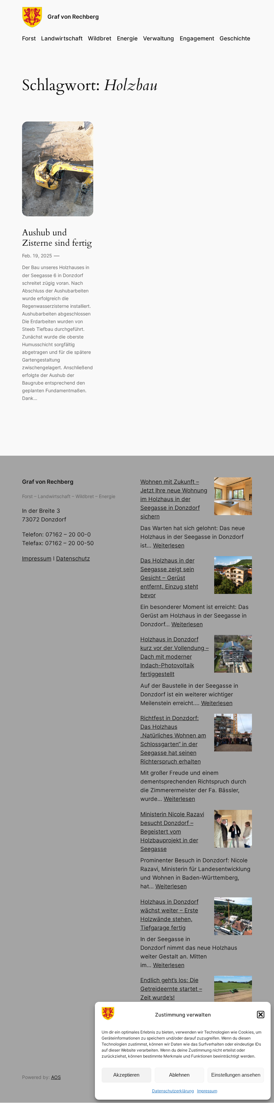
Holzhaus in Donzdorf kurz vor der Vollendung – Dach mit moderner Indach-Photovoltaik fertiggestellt (174, 656)
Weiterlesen (168, 545)
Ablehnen (179, 1075)
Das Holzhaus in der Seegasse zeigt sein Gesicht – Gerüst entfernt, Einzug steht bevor (169, 578)
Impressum (207, 1090)
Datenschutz (73, 558)
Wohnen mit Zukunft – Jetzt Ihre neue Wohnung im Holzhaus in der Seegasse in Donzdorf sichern (173, 499)
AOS (56, 1077)
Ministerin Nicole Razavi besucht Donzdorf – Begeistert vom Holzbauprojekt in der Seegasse (172, 831)
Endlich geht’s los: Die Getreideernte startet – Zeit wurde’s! (171, 989)
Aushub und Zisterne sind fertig (57, 237)
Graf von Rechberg (73, 16)
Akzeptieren (126, 1075)
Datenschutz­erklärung (173, 1090)
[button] (260, 1014)
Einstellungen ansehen (235, 1075)
